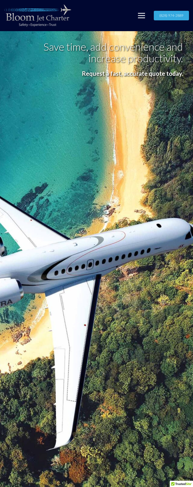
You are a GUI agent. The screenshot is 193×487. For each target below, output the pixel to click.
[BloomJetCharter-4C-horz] (37, 16)
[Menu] (141, 15)
